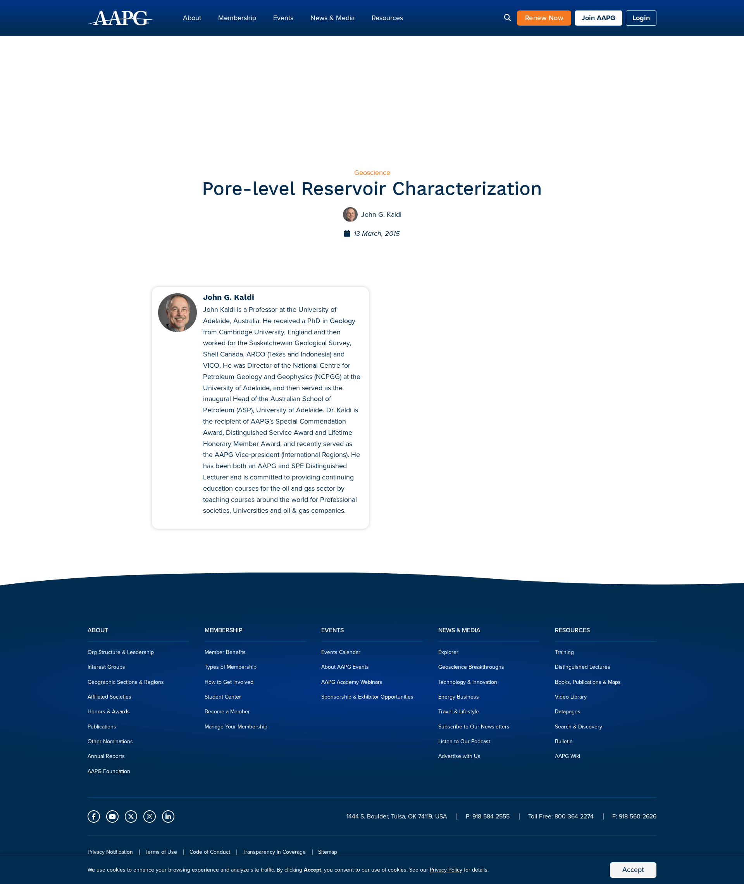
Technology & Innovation (467, 682)
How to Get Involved (229, 682)
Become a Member (227, 712)
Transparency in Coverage (274, 852)
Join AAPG (598, 18)
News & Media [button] (332, 18)
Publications (102, 727)
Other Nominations (110, 741)
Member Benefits (225, 652)
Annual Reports (106, 756)
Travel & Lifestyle (458, 712)
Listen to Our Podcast (464, 741)
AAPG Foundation (109, 771)
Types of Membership (231, 667)
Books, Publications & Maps (588, 682)
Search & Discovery (578, 727)
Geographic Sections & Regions (126, 682)
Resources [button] (387, 18)
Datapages (567, 712)
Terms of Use (161, 852)
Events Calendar (340, 652)
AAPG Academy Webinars (351, 682)
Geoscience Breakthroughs (471, 667)
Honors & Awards (109, 712)
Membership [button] (237, 18)
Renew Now (544, 18)
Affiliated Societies (109, 697)
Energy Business (458, 697)
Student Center (223, 697)
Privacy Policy (446, 870)
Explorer (448, 652)
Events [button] (283, 18)
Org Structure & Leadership (121, 652)
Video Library (571, 697)
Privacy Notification (110, 852)
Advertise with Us (459, 756)
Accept (633, 870)
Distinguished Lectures (582, 667)
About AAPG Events (345, 667)
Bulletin (564, 741)
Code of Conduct (209, 852)
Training (564, 652)
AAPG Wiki (567, 756)
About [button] (192, 18)
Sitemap (327, 852)
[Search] (507, 18)
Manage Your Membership (236, 727)
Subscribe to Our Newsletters (474, 727)
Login (641, 18)
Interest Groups (106, 667)
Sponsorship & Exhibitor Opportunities (367, 697)
